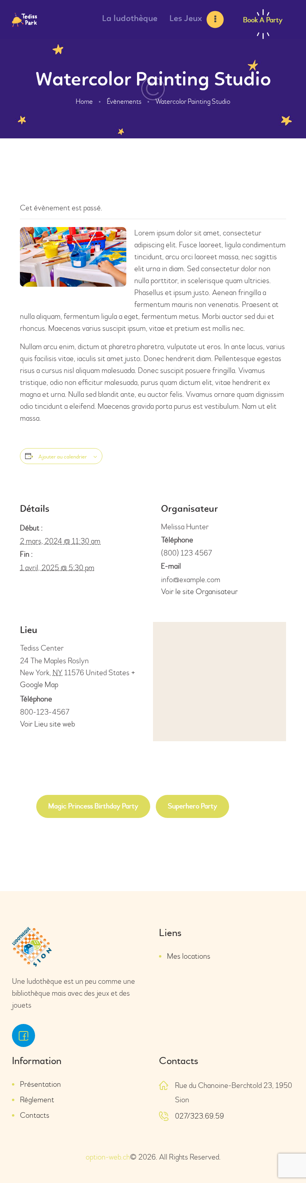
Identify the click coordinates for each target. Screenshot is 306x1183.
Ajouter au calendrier (62, 457)
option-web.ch (108, 1157)
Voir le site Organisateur (199, 591)
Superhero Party (192, 806)
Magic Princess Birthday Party (93, 806)
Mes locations (188, 956)
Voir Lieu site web (47, 724)
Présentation (40, 1084)
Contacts (34, 1115)
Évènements (124, 101)
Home (84, 101)
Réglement (37, 1100)
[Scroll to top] (286, 1159)
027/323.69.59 (199, 1116)
